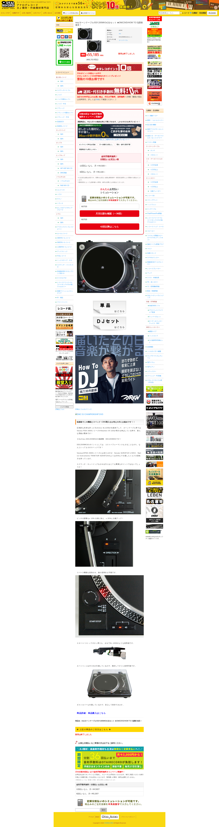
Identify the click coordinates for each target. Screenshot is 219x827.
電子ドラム (151, 362)
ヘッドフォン (151, 204)
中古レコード (61, 256)
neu (120, 33)
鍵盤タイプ (152, 331)
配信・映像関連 (152, 291)
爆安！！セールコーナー (155, 120)
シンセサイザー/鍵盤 (154, 351)
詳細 (97, 99)
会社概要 (58, 13)
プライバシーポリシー (128, 817)
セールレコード (62, 233)
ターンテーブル (123, 40)
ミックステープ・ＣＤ (64, 260)
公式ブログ (37, 13)
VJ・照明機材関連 (153, 286)
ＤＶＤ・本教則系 (153, 277)
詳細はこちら (59, 409)
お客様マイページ (88, 13)
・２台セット (153, 155)
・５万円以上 (153, 169)
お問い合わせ (47, 13)
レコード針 (151, 195)
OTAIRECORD (108, 823)
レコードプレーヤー (154, 268)
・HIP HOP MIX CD (65, 168)
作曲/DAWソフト (154, 305)
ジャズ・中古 (61, 104)
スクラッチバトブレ (63, 90)
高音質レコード (62, 126)
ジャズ (59, 95)
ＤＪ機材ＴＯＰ (152, 116)
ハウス (59, 194)
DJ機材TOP (15, 13)
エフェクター (151, 371)
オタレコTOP (5, 13)
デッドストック (62, 251)
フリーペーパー (62, 302)
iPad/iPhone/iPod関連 (154, 213)
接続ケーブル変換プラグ (155, 244)
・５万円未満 (153, 165)
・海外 (61, 81)
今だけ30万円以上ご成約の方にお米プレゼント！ (109, 139)
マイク (149, 249)
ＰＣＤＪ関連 (151, 142)
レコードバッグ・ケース (155, 226)
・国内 (61, 86)
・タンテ (152, 150)
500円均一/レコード (63, 242)
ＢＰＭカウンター (153, 257)
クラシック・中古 (63, 117)
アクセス (91, 817)
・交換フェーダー (155, 191)
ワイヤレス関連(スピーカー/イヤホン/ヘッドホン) (155, 238)
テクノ (59, 199)
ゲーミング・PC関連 (154, 376)
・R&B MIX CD (64, 185)
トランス (60, 203)
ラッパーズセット (155, 317)
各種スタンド (151, 253)
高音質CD (60, 121)
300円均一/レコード (63, 238)
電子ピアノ (151, 367)
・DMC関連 (63, 173)
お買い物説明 (26, 13)
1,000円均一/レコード (64, 247)
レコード (185, 13)
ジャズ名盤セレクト (63, 99)
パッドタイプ (153, 336)
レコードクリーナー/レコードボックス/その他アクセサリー (64, 284)
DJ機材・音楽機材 (199, 13)
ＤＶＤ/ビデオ (61, 278)
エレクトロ (61, 190)
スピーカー (151, 231)
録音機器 (150, 347)
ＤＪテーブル (151, 209)
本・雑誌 (60, 297)
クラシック (61, 108)
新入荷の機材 (151, 125)
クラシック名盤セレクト (65, 112)
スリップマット (152, 200)
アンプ (149, 273)
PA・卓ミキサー (152, 282)
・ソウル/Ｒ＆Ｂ (64, 181)
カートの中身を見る (71, 13)
